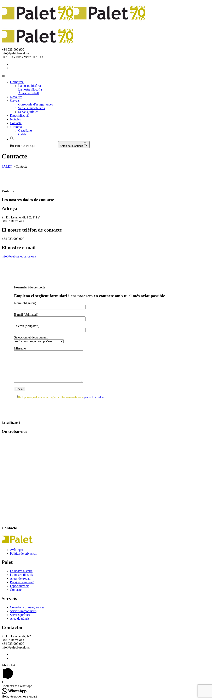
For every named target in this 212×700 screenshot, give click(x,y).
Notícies (15, 119)
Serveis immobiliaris (31, 108)
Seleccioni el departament (30, 337)
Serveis (14, 100)
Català (22, 134)
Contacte (16, 123)
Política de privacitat (23, 553)
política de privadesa (94, 397)
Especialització (19, 115)
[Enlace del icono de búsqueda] (12, 139)
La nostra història (29, 85)
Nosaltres (16, 97)
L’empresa (17, 82)
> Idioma (16, 127)
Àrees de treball (28, 93)
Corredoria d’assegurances (35, 104)
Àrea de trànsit (19, 618)
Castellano (25, 130)
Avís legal (16, 550)
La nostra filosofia (30, 89)
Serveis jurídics (28, 112)
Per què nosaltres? (22, 582)
